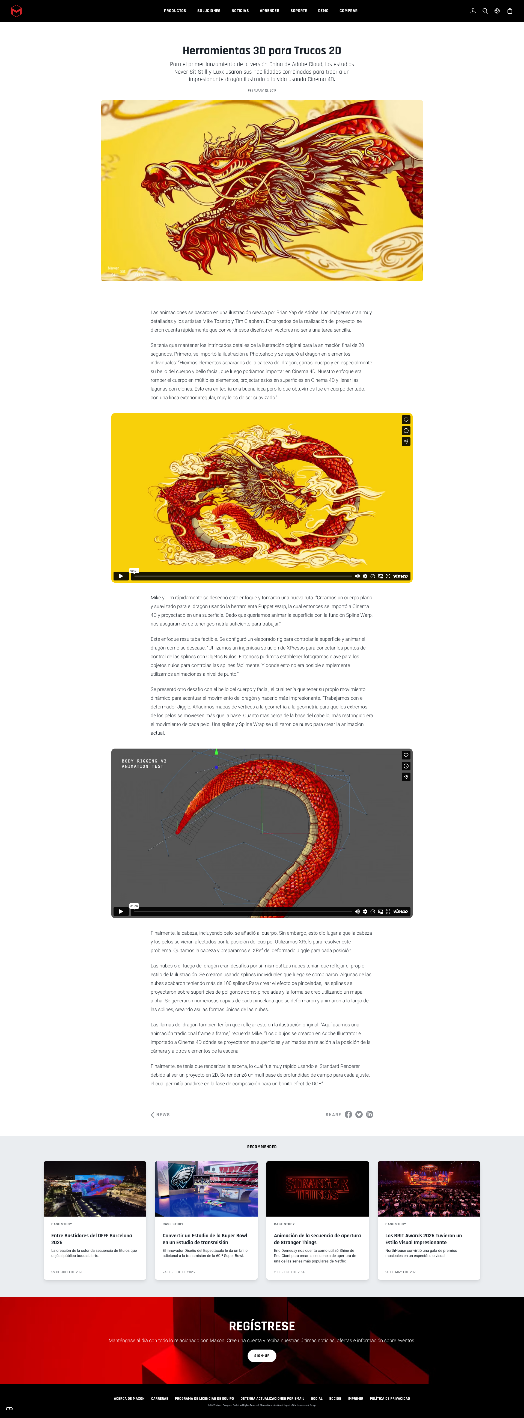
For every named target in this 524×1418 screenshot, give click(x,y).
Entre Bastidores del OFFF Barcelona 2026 (91, 1239)
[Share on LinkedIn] (369, 1114)
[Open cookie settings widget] (9, 1408)
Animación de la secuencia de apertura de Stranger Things (317, 1239)
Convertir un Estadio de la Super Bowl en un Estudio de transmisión (205, 1239)
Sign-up (262, 1355)
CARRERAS (159, 1398)
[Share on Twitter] (359, 1114)
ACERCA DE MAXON (129, 1398)
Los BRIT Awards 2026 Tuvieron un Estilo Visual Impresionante (423, 1239)
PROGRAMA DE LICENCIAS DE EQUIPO (204, 1398)
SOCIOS (335, 1398)
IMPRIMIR (355, 1398)
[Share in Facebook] (348, 1114)
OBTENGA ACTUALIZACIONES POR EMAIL (272, 1398)
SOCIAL (317, 1398)
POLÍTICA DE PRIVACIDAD (390, 1398)
